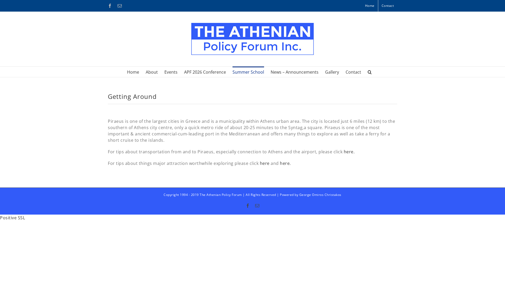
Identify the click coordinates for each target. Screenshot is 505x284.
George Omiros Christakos (320, 194)
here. (349, 152)
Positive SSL (12, 218)
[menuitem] (370, 6)
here (265, 163)
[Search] (370, 72)
